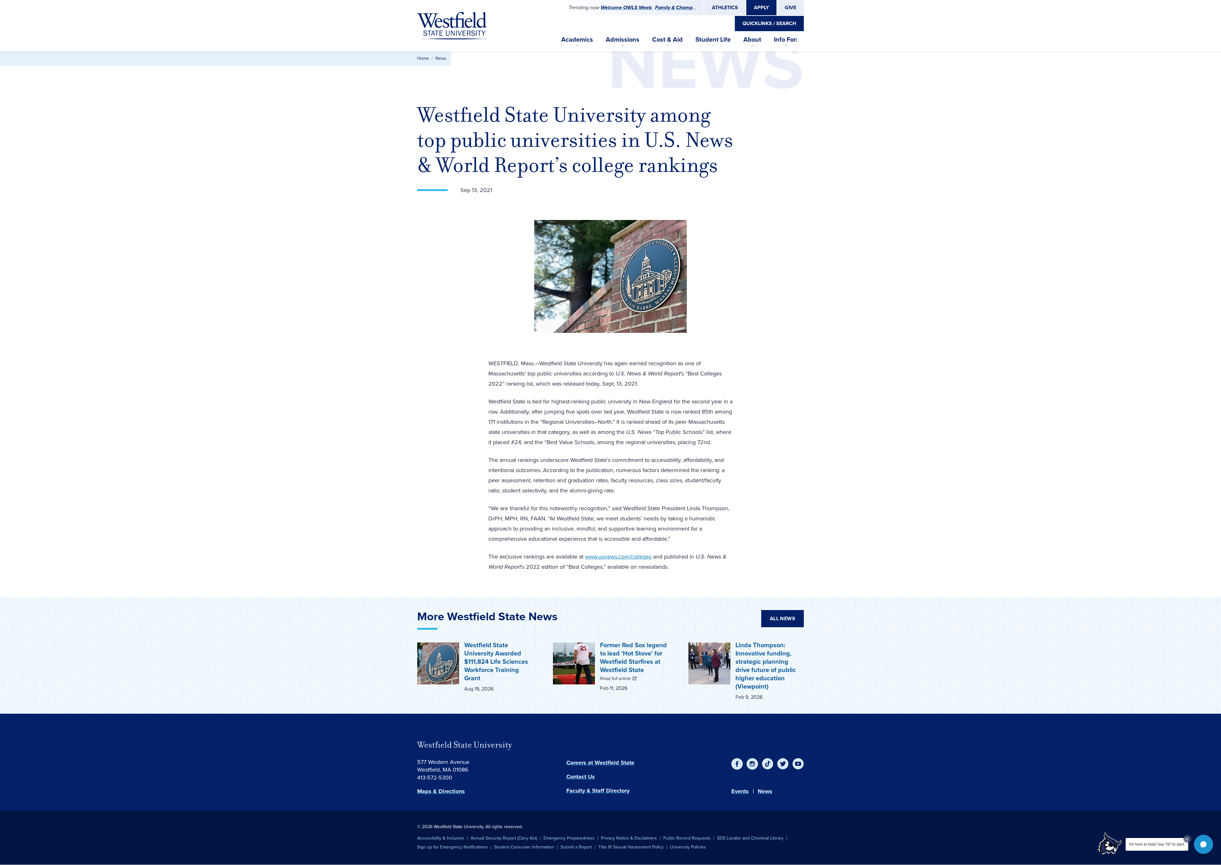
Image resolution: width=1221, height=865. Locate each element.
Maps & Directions (441, 791)
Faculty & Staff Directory (598, 790)
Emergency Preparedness (569, 838)
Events (740, 791)
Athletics (725, 7)
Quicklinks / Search (769, 23)
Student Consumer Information (524, 847)
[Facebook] (737, 764)
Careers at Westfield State (600, 763)
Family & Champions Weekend (690, 7)
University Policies (688, 847)
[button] (1203, 844)
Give (790, 7)
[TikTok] (767, 764)
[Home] (452, 25)
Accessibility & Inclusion (440, 838)
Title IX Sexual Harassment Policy (631, 847)
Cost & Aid (667, 39)
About (752, 39)
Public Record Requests (687, 838)
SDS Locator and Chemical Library (750, 838)
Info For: (785, 39)
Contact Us (580, 776)
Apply (761, 7)
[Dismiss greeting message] (1187, 839)
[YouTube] (798, 764)
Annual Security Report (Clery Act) (504, 838)
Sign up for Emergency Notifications (452, 847)
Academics (577, 39)
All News (782, 618)
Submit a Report (576, 847)
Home (423, 58)
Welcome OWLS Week (626, 7)
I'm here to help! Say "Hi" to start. (1157, 844)
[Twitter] (783, 764)
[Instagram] (752, 764)
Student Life (713, 39)
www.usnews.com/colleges (618, 557)
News (440, 58)
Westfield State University (464, 745)
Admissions (622, 39)
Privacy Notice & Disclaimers (629, 838)
